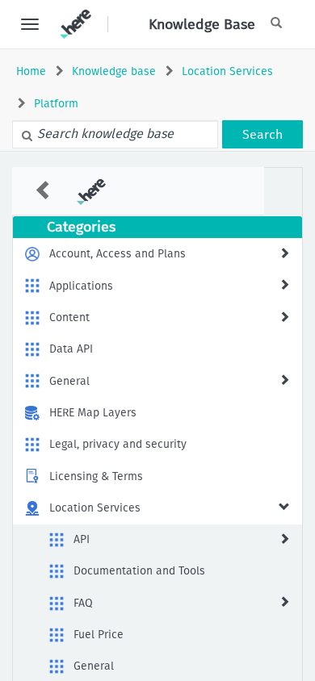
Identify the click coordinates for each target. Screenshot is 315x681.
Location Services (227, 71)
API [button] (82, 539)
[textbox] (115, 134)
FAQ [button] (83, 603)
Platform (56, 104)
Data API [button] (71, 349)
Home (31, 71)
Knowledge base (114, 71)
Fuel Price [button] (99, 634)
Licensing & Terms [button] (96, 476)
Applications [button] (81, 286)
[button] (284, 252)
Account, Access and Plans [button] (117, 254)
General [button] (69, 381)
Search (262, 134)
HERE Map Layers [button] (92, 413)
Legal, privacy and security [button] (118, 444)
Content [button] (69, 317)
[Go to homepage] (75, 24)
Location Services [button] (95, 508)
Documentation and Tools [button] (139, 571)
